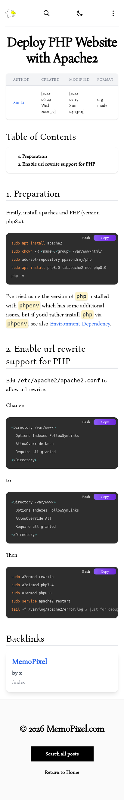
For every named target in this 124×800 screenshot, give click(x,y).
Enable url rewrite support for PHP (58, 164)
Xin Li (18, 102)
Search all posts (62, 754)
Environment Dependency (80, 323)
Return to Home (62, 772)
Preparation (34, 156)
